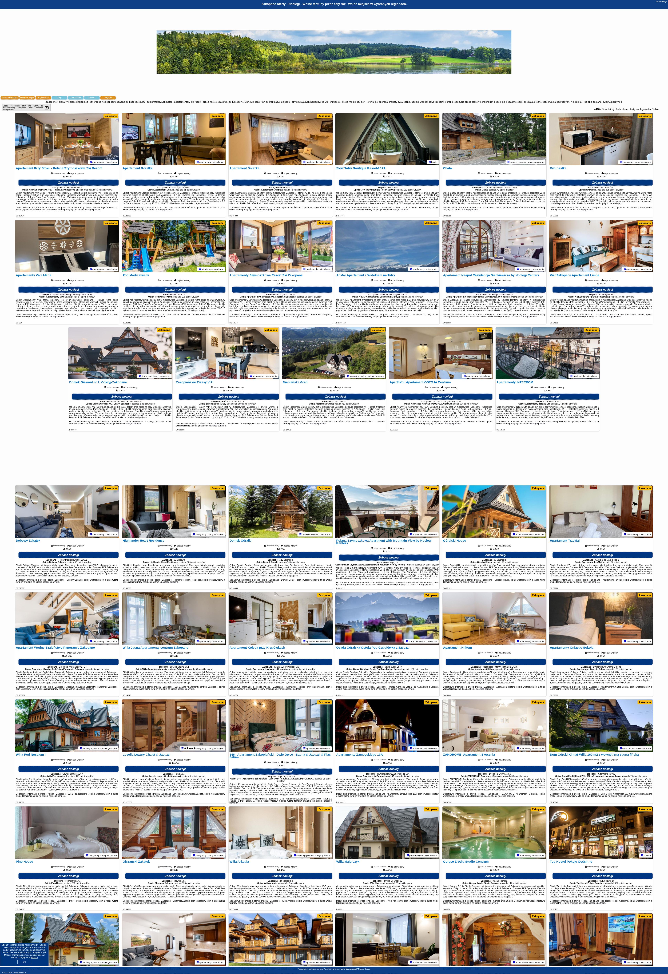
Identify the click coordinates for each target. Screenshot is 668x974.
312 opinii (76, 883)
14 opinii (621, 297)
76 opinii (295, 190)
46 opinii (508, 669)
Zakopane (111, 115)
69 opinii (243, 404)
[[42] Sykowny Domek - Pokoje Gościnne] (67, 939)
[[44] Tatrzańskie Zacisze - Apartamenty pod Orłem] (281, 939)
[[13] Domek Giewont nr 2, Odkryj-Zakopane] (120, 353)
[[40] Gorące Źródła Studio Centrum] (494, 832)
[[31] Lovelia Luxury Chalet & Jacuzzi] (174, 725)
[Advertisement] (334, 460)
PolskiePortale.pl (19, 973)
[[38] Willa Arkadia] (281, 832)
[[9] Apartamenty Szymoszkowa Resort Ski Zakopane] (281, 246)
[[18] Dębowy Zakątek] (67, 511)
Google (42, 945)
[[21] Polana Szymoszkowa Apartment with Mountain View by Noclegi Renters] (387, 511)
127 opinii (80, 776)
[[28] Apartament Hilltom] (494, 618)
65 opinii (530, 297)
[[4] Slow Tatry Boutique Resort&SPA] (387, 139)
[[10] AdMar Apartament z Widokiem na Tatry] (387, 246)
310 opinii (291, 883)
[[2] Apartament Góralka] (174, 139)
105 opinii (292, 562)
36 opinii (465, 404)
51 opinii (188, 190)
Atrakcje (92, 98)
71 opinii (79, 562)
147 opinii (513, 883)
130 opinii (415, 669)
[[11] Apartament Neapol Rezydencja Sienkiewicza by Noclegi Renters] (494, 246)
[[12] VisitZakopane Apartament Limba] (601, 246)
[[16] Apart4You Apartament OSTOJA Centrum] (441, 353)
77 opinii (615, 562)
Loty (59, 98)
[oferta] (91, 162)
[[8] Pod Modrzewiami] (174, 246)
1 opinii (410, 297)
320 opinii (346, 404)
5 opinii (143, 404)
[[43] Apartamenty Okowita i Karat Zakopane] (174, 939)
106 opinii (186, 297)
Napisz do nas (364, 969)
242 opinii (563, 404)
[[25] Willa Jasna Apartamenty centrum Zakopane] (174, 618)
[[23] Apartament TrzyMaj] (601, 511)
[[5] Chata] (494, 139)
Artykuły (108, 98)
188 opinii (619, 669)
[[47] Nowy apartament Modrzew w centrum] (601, 939)
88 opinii (309, 297)
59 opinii (200, 669)
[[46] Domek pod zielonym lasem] (494, 939)
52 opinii (506, 562)
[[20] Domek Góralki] (281, 511)
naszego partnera (93, 209)
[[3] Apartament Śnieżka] (281, 139)
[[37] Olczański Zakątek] (174, 832)
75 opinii (634, 776)
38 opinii (515, 776)
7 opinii (82, 297)
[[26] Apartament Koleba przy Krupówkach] (281, 618)
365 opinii (191, 562)
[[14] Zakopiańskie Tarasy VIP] (227, 353)
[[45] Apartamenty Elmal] (387, 939)
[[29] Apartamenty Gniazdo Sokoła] (601, 618)
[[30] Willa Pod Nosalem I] (67, 725)
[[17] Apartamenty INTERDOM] (548, 353)
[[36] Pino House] (67, 832)
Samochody (76, 98)
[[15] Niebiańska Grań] (334, 353)
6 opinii (97, 669)
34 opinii (427, 565)
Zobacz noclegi (68, 182)
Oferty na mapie (27, 98)
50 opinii (100, 190)
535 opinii (610, 190)
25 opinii (327, 779)
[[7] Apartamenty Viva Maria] (67, 246)
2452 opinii (618, 883)
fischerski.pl (661, 1)
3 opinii (407, 776)
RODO (34, 957)
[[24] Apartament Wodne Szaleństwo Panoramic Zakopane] (67, 618)
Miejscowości (43, 98)
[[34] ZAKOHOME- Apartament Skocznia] (494, 725)
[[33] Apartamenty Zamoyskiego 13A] (387, 725)
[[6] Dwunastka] (601, 139)
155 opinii (187, 883)
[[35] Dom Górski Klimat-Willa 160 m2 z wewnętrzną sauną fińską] (601, 725)
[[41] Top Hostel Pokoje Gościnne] (601, 832)
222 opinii (399, 883)
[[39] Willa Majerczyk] (387, 832)
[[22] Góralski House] (494, 511)
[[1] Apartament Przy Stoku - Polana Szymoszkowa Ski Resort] (67, 139)
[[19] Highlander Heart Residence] (174, 511)
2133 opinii (407, 190)
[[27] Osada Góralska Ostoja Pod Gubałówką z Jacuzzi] (387, 618)
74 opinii (303, 669)
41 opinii (501, 190)
